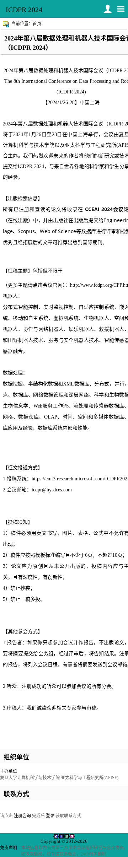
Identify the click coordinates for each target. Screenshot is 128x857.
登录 (50, 815)
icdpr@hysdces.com (52, 489)
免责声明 (8, 847)
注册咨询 (22, 815)
